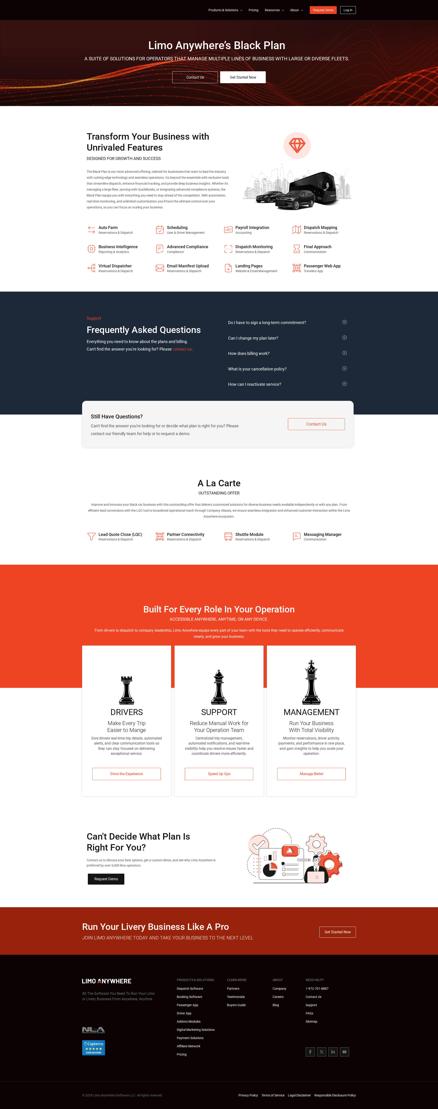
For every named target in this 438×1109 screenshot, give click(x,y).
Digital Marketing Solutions (196, 1030)
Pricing (182, 1054)
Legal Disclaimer (299, 1095)
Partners (233, 988)
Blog (276, 1005)
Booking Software (189, 997)
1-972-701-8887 (317, 988)
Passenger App (187, 1005)
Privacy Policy (248, 1095)
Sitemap (311, 1021)
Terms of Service (272, 1095)
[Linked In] (333, 1051)
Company (279, 988)
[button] (240, 10)
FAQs (309, 1013)
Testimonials (236, 997)
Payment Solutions (190, 1038)
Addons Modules (189, 1021)
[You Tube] (344, 1051)
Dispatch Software (190, 988)
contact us (182, 349)
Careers (278, 997)
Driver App (184, 1013)
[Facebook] (310, 1051)
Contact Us (313, 997)
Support (311, 1005)
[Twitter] (321, 1051)
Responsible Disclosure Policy (335, 1095)
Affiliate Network (188, 1046)
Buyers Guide (236, 1005)
